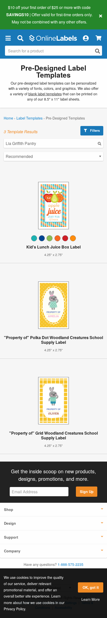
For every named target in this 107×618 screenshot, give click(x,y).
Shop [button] (8, 509)
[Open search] (97, 51)
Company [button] (12, 550)
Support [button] (11, 537)
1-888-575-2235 (70, 564)
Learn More (90, 599)
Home (8, 118)
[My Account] (85, 38)
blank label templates (45, 93)
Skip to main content (18, 17)
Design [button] (10, 523)
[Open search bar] (20, 38)
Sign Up (87, 491)
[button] (8, 38)
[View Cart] (98, 38)
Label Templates (29, 118)
